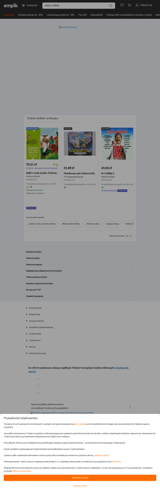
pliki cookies (79, 424)
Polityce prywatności (21, 471)
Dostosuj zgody (101, 455)
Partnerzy (116, 462)
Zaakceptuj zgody (80, 478)
